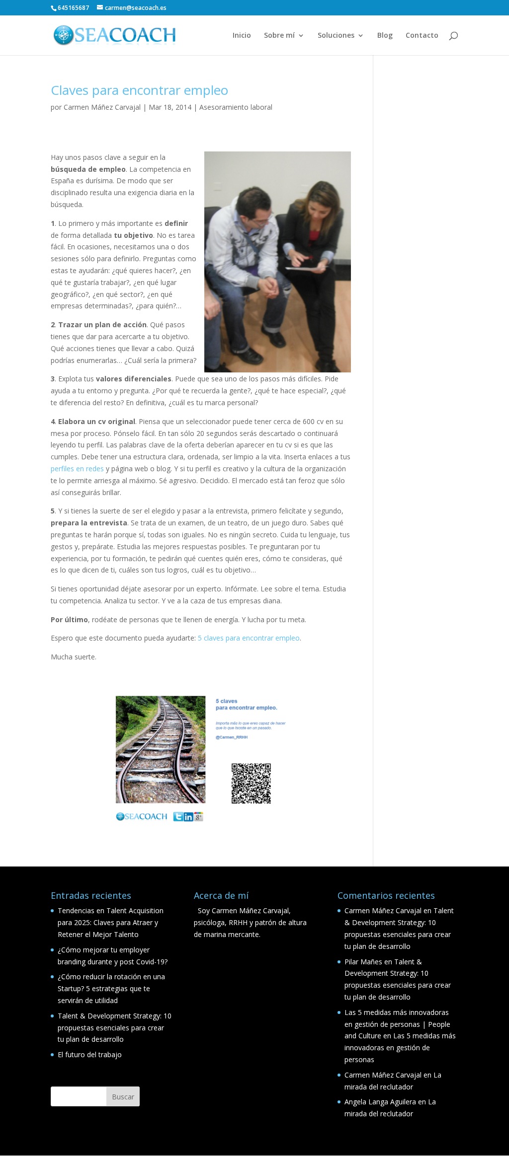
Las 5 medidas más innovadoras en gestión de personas (400, 1047)
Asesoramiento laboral (235, 107)
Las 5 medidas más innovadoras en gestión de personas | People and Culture (397, 1024)
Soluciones (336, 36)
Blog (385, 36)
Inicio (242, 36)
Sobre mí (279, 36)
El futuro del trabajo (90, 1054)
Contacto (422, 36)
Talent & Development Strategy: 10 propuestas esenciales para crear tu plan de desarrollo (114, 1027)
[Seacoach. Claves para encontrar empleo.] (200, 758)
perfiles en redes (77, 468)
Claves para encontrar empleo (139, 90)
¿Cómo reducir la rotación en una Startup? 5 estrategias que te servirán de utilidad (111, 988)
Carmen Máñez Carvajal (102, 107)
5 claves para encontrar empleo (249, 638)
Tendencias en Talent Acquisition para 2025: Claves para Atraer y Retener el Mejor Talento (111, 922)
